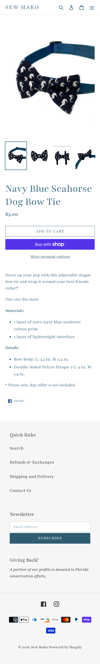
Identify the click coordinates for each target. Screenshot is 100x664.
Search (17, 448)
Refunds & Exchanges (32, 462)
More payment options (50, 256)
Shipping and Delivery (32, 476)
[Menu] (92, 7)
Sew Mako (22, 7)
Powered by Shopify (65, 647)
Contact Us (20, 490)
